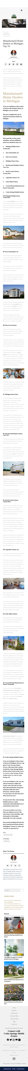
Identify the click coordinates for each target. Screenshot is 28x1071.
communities (16, 304)
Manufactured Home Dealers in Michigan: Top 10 (13, 43)
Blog (14, 1021)
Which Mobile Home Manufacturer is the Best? (14, 980)
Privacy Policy (6, 1063)
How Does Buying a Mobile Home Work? (13, 935)
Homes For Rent (14, 1016)
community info (20, 1068)
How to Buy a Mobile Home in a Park (13, 905)
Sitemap (24, 1063)
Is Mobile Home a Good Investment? (13, 907)
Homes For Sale (14, 1018)
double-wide (7, 785)
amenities (14, 306)
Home (14, 1007)
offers (13, 1068)
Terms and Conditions (16, 1063)
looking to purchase (15, 810)
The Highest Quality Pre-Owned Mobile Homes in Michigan (13, 958)
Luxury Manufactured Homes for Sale (13, 1002)
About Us (14, 1010)
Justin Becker (6, 34)
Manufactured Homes (8, 834)
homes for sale (13, 698)
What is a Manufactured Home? (12, 909)
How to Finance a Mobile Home (12, 904)
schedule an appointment (10, 828)
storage (5, 793)
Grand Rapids (11, 201)
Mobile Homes (6, 841)
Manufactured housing (8, 736)
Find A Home (14, 1013)
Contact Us (14, 1024)
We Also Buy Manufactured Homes (14, 1028)
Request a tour (7, 1068)
